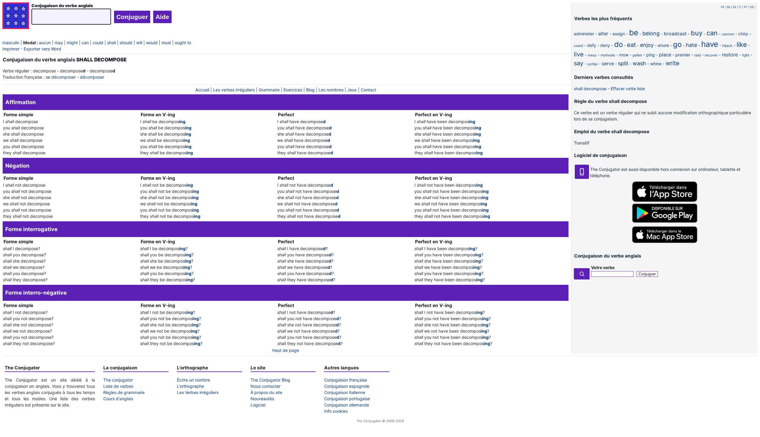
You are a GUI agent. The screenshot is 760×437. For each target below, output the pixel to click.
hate (691, 45)
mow (623, 54)
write (673, 63)
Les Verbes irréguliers (197, 392)
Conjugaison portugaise (347, 398)
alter (603, 33)
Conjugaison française (345, 379)
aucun (45, 42)
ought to (183, 42)
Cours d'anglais (118, 398)
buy (696, 33)
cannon (728, 34)
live (579, 54)
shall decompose (590, 88)
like (742, 44)
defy (591, 45)
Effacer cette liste (628, 88)
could (98, 42)
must (166, 42)
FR (722, 7)
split (623, 63)
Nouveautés (262, 398)
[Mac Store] (664, 243)
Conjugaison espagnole (346, 386)
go (677, 44)
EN (728, 7)
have (709, 44)
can (85, 42)
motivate (608, 55)
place (665, 55)
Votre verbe (603, 267)
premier (682, 54)
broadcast (675, 33)
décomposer (63, 77)
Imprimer (11, 48)
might (72, 42)
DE (751, 7)
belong (651, 33)
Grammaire (269, 89)
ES (734, 7)
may (59, 42)
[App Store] (664, 200)
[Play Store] (664, 221)
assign (618, 33)
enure (663, 45)
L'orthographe (190, 386)
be (633, 32)
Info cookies (336, 411)
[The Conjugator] (15, 16)
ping (650, 54)
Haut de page (285, 350)
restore (730, 55)
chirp (743, 33)
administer (584, 33)
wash (639, 63)
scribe (593, 64)
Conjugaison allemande (346, 404)
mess (592, 55)
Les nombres (331, 89)
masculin (10, 42)
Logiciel (258, 404)
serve (608, 63)
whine (655, 63)
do (618, 44)
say (578, 63)
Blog (310, 89)
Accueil (202, 89)
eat (631, 44)
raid (697, 55)
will (139, 42)
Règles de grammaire (124, 392)
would (152, 42)
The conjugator (118, 379)
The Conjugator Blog (270, 379)
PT (746, 7)
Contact (368, 89)
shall (111, 42)
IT (740, 7)
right (745, 55)
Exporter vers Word (42, 48)
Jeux (352, 89)
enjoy (647, 45)
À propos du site (266, 392)
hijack (727, 45)
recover (711, 55)
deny (605, 45)
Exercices (293, 89)
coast (578, 45)
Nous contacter (266, 386)
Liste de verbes (118, 386)
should (126, 42)
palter (637, 55)
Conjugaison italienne (344, 392)
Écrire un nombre (193, 379)
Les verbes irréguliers (234, 89)
